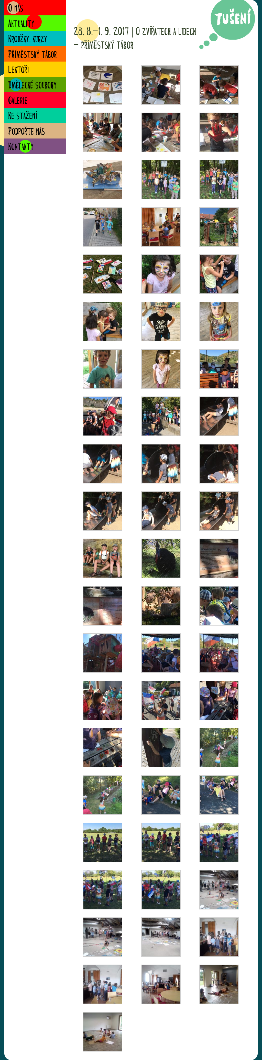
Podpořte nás (26, 132)
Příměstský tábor (32, 55)
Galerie (18, 101)
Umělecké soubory (32, 86)
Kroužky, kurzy (27, 39)
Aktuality (21, 24)
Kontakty (21, 147)
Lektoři (18, 70)
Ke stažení (22, 116)
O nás (15, 9)
